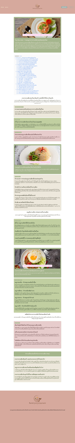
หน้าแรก (2, 7)
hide (20, 56)
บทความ (6, 7)
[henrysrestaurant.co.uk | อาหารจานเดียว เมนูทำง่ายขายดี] (37, 6)
